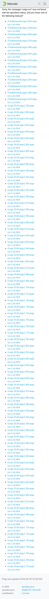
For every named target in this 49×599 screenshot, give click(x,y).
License (25, 593)
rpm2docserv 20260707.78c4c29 (31, 588)
